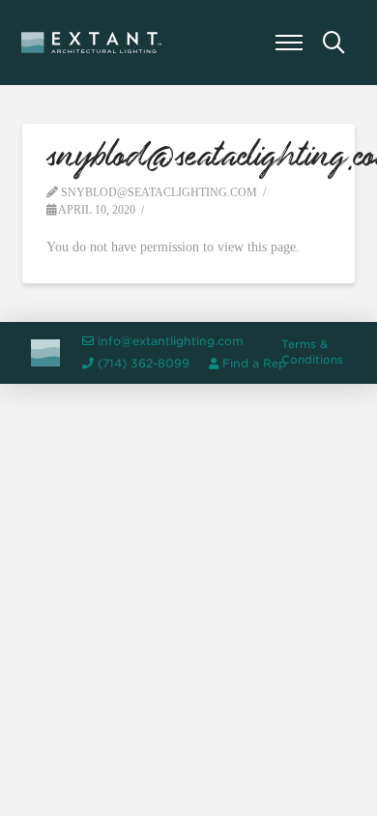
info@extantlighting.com (171, 341)
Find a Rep (254, 363)
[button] (289, 42)
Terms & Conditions (312, 351)
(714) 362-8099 (143, 363)
